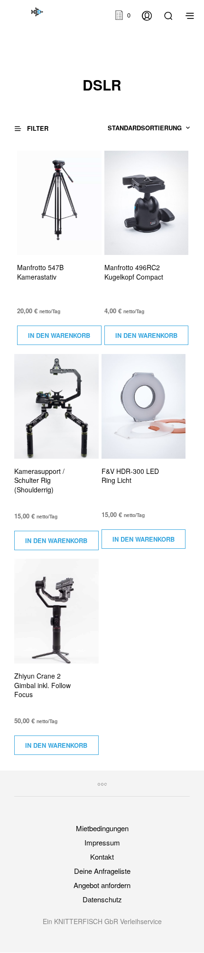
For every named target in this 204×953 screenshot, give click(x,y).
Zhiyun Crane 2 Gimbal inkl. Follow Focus (42, 685)
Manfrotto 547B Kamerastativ (40, 272)
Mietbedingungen (102, 828)
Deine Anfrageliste (102, 871)
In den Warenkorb (59, 335)
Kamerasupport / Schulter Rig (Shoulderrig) (39, 480)
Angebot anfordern (102, 885)
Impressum (102, 842)
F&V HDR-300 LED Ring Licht (130, 476)
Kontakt (102, 857)
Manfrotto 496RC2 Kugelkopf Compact (133, 272)
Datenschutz (102, 899)
